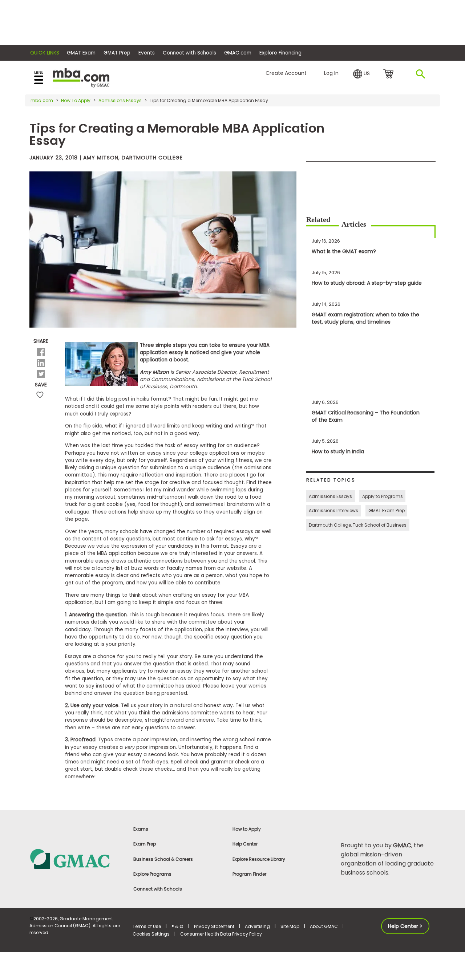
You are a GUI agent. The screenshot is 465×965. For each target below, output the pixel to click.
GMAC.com (237, 52)
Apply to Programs (382, 496)
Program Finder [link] (249, 874)
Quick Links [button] (44, 52)
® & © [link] (177, 926)
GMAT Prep (117, 52)
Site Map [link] (289, 926)
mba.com (42, 100)
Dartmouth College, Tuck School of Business (358, 525)
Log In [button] (331, 73)
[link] (76, 858)
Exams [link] (140, 829)
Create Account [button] (286, 73)
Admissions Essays (120, 100)
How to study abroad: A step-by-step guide (367, 283)
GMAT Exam (81, 52)
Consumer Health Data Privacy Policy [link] (221, 934)
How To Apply (75, 100)
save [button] (40, 395)
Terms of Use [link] (147, 926)
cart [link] (389, 74)
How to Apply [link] (246, 829)
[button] (361, 74)
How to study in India (338, 451)
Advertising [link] (257, 926)
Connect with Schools (189, 52)
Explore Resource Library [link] (258, 859)
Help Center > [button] (405, 926)
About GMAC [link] (324, 926)
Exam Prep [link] (144, 844)
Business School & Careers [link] (163, 859)
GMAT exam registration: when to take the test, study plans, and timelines (365, 318)
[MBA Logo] (81, 77)
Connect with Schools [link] (157, 889)
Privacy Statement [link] (214, 926)
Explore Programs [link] (152, 874)
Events (146, 52)
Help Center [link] (245, 844)
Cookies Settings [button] (151, 934)
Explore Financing (280, 52)
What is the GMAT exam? (344, 251)
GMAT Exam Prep (386, 510)
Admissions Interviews (333, 510)
